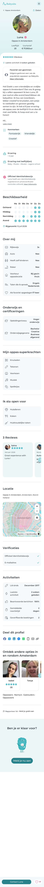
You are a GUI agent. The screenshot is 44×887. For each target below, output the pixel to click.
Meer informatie (17, 79)
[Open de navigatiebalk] (39, 3)
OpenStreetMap (31, 534)
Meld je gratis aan (26, 711)
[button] (18, 459)
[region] (22, 519)
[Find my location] (37, 517)
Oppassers (8, 695)
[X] (9, 638)
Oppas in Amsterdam (22, 41)
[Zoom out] (37, 511)
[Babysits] (9, 3)
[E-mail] (33, 638)
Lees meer (7, 124)
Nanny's (18, 695)
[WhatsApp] (23, 638)
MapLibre (21, 534)
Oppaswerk (8, 698)
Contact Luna (16, 882)
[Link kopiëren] (37, 638)
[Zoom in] (37, 506)
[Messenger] (19, 638)
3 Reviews (17, 57)
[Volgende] (40, 459)
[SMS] (28, 638)
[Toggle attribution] (38, 534)
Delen (38, 10)
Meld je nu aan (22, 760)
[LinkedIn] (14, 638)
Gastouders (28, 695)
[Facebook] (5, 638)
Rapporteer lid (11, 711)
